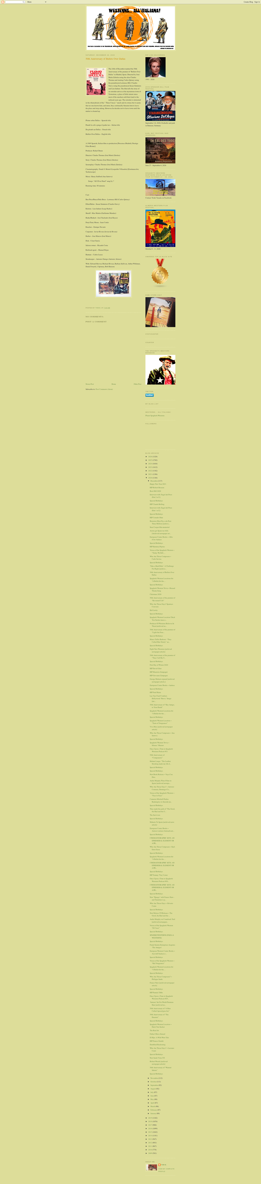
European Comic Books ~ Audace (162, 685)
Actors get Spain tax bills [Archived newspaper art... (160, 532)
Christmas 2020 (155, 594)
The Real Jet (154, 1030)
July (152, 1092)
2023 (150, 467)
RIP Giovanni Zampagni (159, 675)
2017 (150, 1125)
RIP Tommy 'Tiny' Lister (159, 875)
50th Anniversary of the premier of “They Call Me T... (162, 656)
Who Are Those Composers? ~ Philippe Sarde (161, 978)
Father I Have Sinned (157, 1034)
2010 (150, 1149)
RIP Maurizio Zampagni (159, 672)
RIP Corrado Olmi (156, 517)
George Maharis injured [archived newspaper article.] (162, 680)
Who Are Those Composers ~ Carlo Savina (160, 557)
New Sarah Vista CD (157, 1058)
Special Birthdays (156, 500)
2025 (150, 460)
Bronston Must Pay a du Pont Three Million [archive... (160, 522)
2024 (150, 463)
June (152, 1095)
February (153, 1110)
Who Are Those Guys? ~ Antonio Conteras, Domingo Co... (162, 788)
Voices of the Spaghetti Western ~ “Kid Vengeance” (162, 962)
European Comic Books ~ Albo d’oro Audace (161, 538)
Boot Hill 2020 (155, 491)
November (154, 1078)
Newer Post (90, 384)
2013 (150, 1139)
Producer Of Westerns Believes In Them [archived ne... (162, 624)
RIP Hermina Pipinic (157, 546)
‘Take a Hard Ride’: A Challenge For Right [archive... (162, 567)
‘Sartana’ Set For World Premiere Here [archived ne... (161, 1003)
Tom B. (164, 1165)
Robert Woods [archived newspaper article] (159, 1062)
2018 (150, 1121)
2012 (150, 1142)
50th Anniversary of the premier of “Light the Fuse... (162, 630)
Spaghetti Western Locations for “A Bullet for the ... (161, 579)
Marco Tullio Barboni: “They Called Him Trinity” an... (160, 640)
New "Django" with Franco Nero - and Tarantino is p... (162, 898)
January (153, 1113)
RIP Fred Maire (155, 692)
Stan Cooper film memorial (160, 527)
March (153, 1106)
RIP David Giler (155, 668)
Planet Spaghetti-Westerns (154, 415)
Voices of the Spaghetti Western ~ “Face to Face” (162, 794)
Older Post (137, 384)
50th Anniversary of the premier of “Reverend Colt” (162, 599)
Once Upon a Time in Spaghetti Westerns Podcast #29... (161, 997)
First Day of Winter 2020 (159, 665)
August (153, 1088)
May (152, 1099)
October (153, 1081)
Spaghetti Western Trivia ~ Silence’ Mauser (159, 744)
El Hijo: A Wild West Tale (159, 1037)
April (152, 1103)
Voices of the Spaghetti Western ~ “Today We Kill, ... (162, 551)
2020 (150, 477)
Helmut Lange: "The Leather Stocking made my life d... (160, 762)
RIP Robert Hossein (157, 487)
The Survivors (155, 815)
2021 (150, 474)
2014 (150, 1135)
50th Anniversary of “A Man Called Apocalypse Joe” (160, 1009)
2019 (150, 1118)
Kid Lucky (154, 610)
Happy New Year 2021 (158, 484)
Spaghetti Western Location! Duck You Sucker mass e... (162, 618)
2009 (150, 1153)
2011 (150, 1146)
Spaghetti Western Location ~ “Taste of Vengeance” (161, 721)
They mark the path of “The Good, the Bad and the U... (162, 810)
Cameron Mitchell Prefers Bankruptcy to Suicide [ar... (161, 800)
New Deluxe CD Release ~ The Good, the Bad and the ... (161, 914)
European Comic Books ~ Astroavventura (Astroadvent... (162, 829)
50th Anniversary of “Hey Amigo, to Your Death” (162, 706)
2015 (150, 1132)
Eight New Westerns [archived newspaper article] (161, 650)
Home (114, 384)
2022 (150, 470)
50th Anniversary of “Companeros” (157, 756)
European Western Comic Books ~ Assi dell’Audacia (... (162, 952)
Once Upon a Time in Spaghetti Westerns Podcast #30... (161, 879)
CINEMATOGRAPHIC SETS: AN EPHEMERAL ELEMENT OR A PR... (162, 840)
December (154, 481)
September (154, 1085)
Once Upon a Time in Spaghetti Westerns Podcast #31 (161, 750)
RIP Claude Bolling (157, 504)
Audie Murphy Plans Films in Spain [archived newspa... (160, 782)
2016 (150, 1128)
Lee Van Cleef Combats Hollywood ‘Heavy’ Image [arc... (160, 698)
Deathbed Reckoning (157, 1044)
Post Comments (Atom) (104, 389)
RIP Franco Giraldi (157, 1041)
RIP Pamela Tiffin (156, 992)
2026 (150, 456)
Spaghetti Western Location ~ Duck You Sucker (161, 1025)
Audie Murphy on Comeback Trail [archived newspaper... (162, 920)
